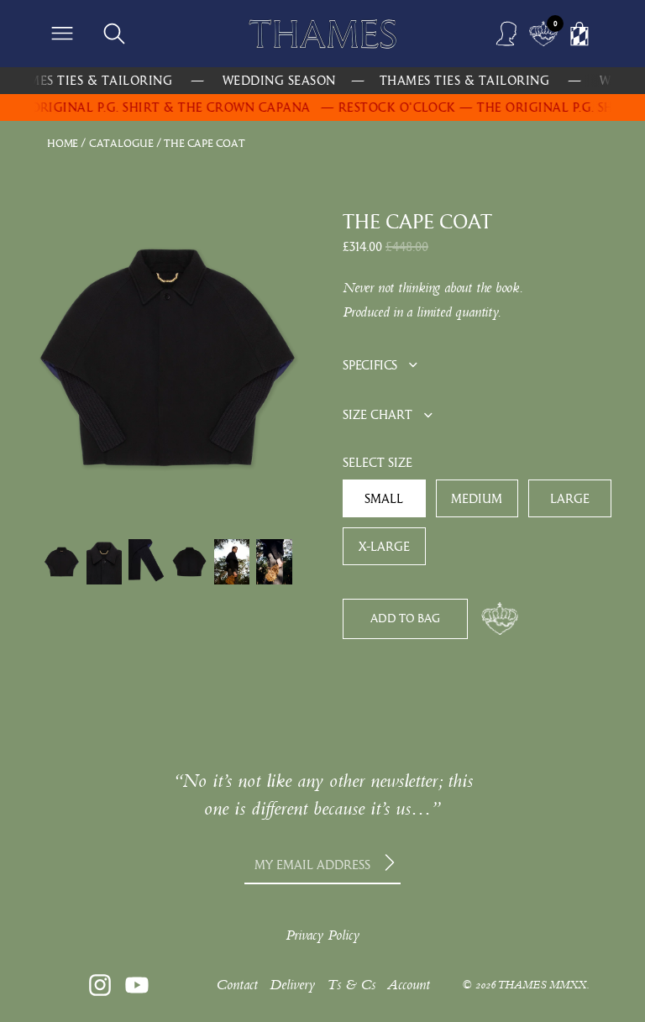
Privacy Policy (322, 935)
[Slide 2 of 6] (105, 561)
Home (62, 143)
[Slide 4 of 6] (189, 561)
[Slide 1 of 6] (62, 561)
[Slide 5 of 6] (232, 561)
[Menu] (62, 33)
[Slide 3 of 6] (146, 561)
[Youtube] (136, 985)
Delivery (292, 984)
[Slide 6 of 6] (274, 561)
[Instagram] (100, 985)
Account (408, 984)
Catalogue (121, 143)
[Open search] (114, 33)
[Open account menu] (507, 33)
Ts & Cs (351, 984)
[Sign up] (392, 864)
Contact (237, 984)
